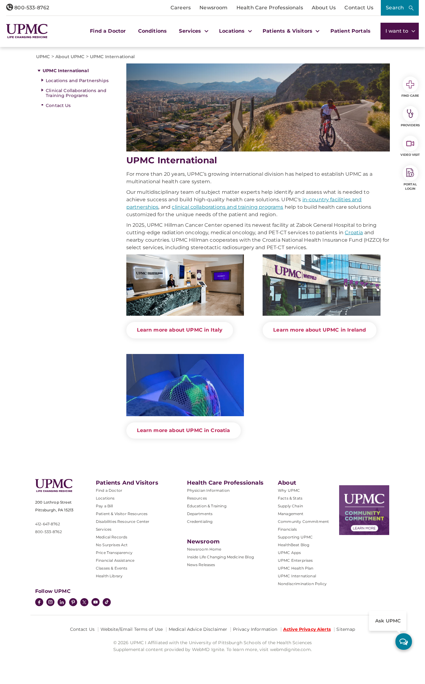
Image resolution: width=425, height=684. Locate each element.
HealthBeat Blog (293, 544)
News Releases (201, 564)
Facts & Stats (290, 498)
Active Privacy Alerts (307, 629)
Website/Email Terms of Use (131, 629)
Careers (180, 8)
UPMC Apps (289, 552)
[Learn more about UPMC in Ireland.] (322, 285)
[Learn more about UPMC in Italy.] (185, 285)
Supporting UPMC (295, 537)
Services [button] (191, 31)
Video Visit (410, 155)
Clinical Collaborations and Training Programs (76, 93)
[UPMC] (27, 31)
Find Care (410, 96)
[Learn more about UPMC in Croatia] (185, 385)
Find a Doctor (108, 31)
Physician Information (208, 490)
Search (395, 8)
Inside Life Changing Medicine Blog (220, 557)
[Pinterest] (73, 603)
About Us (324, 8)
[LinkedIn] (62, 603)
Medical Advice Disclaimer (198, 629)
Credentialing (200, 521)
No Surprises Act (112, 544)
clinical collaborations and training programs (227, 207)
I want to (397, 31)
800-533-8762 (31, 8)
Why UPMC (289, 490)
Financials (287, 529)
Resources (197, 498)
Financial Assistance (115, 560)
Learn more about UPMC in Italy (180, 330)
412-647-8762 (47, 524)
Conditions (152, 31)
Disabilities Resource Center (122, 521)
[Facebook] (39, 603)
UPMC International (66, 70)
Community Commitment (303, 521)
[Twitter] (84, 602)
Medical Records (111, 537)
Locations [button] (232, 31)
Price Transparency (114, 552)
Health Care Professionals (269, 8)
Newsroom (213, 8)
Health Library (109, 576)
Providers (410, 125)
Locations (105, 498)
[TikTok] (107, 602)
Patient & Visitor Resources (121, 513)
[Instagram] (50, 603)
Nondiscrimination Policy (302, 583)
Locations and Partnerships (77, 80)
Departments (200, 513)
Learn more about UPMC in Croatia (183, 430)
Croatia (354, 232)
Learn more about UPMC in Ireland (319, 330)
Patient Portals (350, 31)
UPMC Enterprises (295, 560)
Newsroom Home (204, 549)
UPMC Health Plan (296, 568)
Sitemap (345, 629)
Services (103, 529)
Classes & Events (112, 568)
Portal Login (410, 186)
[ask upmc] (403, 641)
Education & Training (207, 506)
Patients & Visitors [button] (288, 31)
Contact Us (358, 8)
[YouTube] (95, 603)
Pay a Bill (104, 506)
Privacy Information (255, 629)
